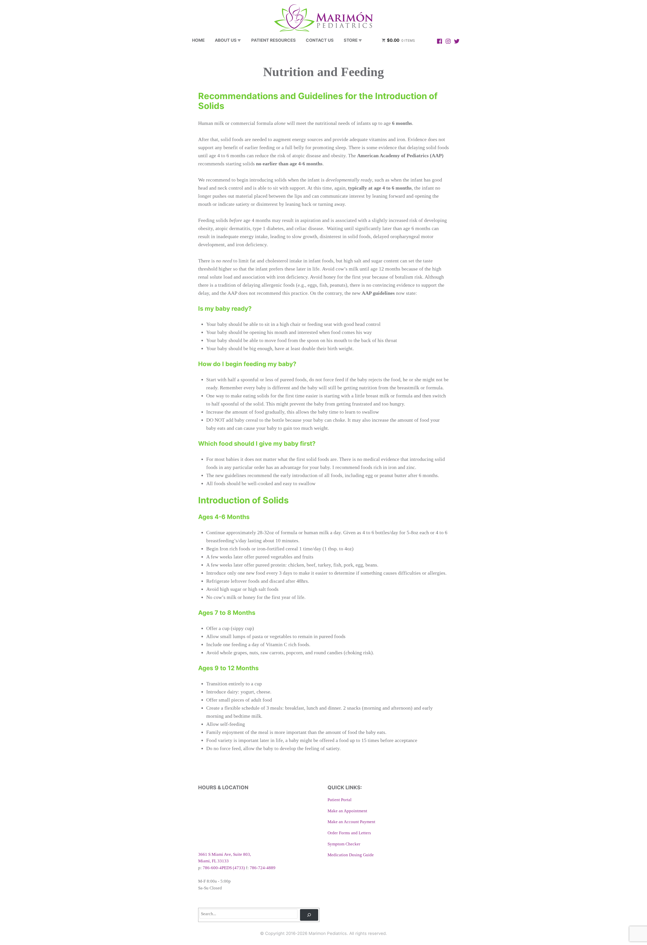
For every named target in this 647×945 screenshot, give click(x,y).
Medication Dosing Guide (351, 854)
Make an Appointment (347, 810)
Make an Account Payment (351, 821)
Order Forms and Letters (349, 832)
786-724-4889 (262, 867)
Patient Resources (273, 40)
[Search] (309, 915)
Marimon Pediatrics (328, 933)
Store (351, 40)
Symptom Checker (344, 844)
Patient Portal (340, 799)
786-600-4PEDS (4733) (224, 867)
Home (198, 40)
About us (226, 40)
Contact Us (320, 40)
